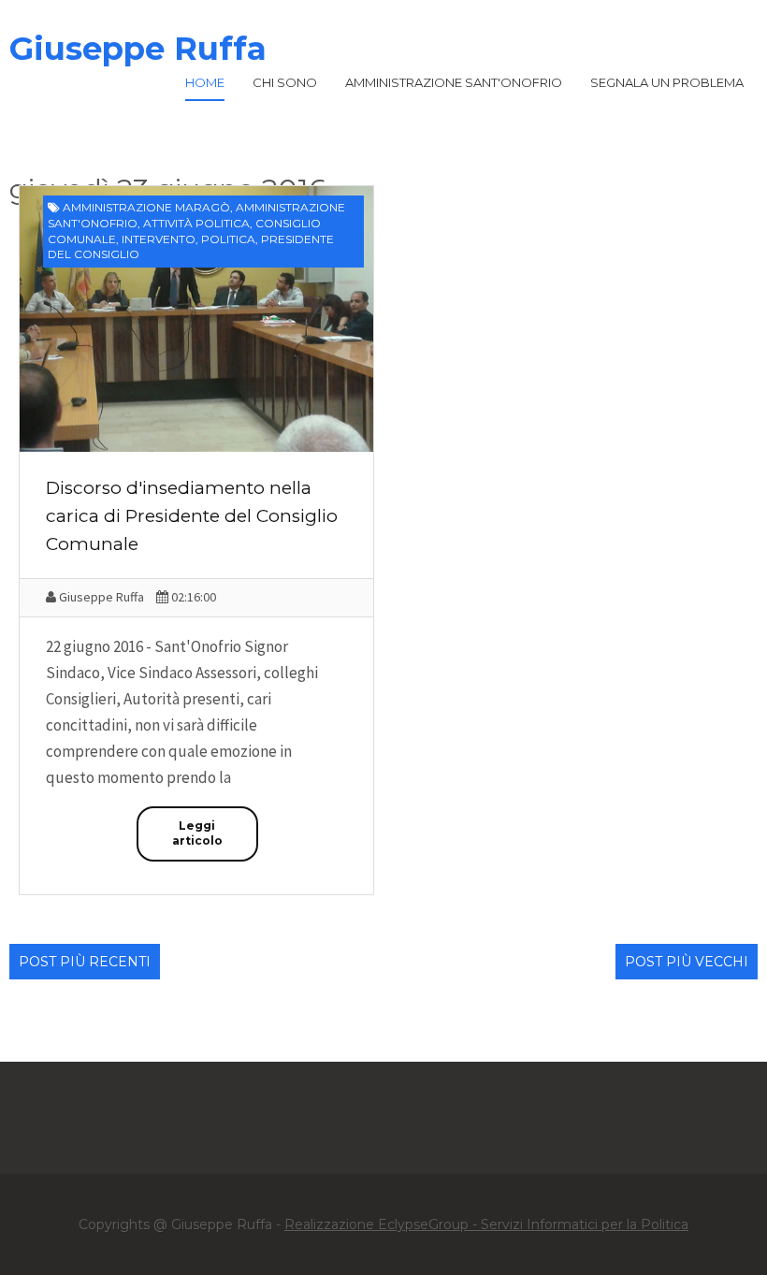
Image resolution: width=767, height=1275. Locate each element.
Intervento (158, 239)
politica (228, 239)
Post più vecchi (686, 961)
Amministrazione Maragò (146, 207)
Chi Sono (285, 82)
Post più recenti (85, 961)
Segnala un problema (667, 82)
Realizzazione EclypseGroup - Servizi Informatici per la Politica (486, 1224)
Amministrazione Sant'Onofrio (453, 82)
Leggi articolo (197, 833)
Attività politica (196, 223)
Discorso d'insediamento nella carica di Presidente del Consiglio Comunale (192, 516)
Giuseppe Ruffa (138, 48)
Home (204, 82)
